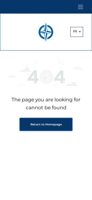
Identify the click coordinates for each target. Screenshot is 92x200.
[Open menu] (80, 6)
